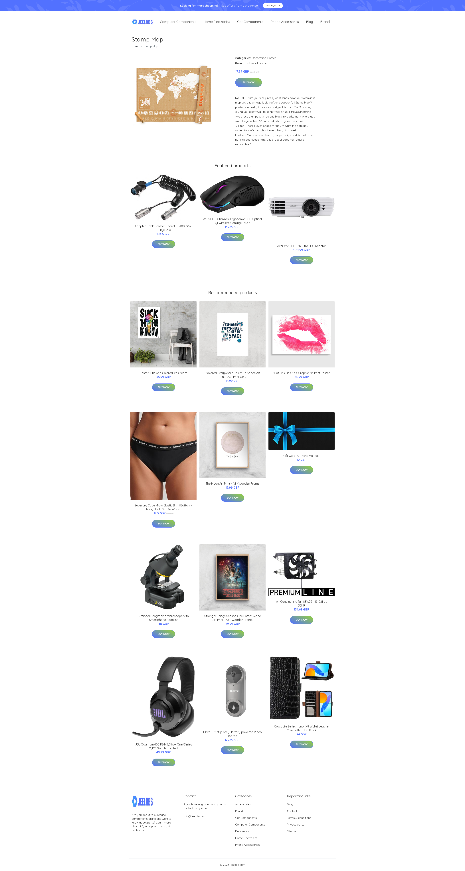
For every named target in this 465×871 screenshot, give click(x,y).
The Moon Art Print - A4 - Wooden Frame (232, 483)
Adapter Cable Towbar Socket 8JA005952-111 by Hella (163, 228)
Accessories (243, 804)
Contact (292, 811)
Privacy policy (295, 824)
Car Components (250, 22)
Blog (309, 22)
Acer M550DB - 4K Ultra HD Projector (301, 246)
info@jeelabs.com (194, 816)
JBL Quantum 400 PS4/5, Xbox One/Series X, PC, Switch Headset (163, 746)
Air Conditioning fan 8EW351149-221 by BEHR (301, 603)
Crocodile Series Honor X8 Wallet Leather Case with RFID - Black (301, 728)
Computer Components (178, 22)
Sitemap (292, 831)
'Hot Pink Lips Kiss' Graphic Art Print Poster (302, 373)
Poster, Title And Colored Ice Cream (163, 373)
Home (135, 46)
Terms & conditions (299, 818)
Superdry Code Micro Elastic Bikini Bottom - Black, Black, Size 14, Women (163, 507)
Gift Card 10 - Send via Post (301, 456)
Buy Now (248, 82)
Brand (325, 22)
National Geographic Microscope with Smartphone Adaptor (163, 618)
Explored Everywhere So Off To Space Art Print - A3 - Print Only (232, 375)
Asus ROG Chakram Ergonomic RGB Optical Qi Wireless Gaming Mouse (232, 221)
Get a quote (273, 5)
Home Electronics (216, 22)
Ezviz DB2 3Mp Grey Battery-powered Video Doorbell (232, 734)
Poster (271, 58)
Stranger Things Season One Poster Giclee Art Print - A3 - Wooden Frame (232, 618)
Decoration (259, 58)
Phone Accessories (285, 22)
